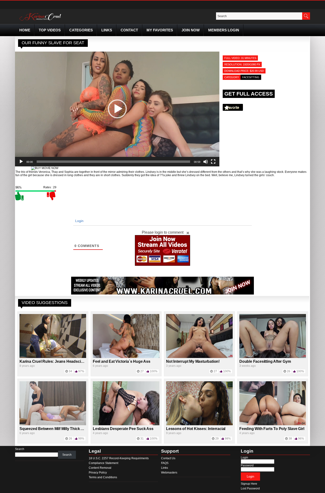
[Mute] (205, 161)
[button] (117, 108)
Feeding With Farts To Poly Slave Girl (271, 429)
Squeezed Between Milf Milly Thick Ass (54, 429)
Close (187, 232)
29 (217, 438)
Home (24, 30)
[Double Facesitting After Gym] (272, 357)
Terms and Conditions (103, 477)
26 (288, 371)
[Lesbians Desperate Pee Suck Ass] (126, 424)
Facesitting (250, 77)
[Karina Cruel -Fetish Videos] (41, 20)
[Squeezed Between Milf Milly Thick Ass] (53, 424)
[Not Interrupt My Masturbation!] (199, 357)
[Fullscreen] (213, 161)
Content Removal (100, 467)
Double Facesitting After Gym (265, 361)
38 (290, 438)
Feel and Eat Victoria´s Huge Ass (121, 361)
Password (247, 465)
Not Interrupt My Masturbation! (193, 361)
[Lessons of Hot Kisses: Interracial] (199, 424)
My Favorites (160, 30)
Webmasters (169, 472)
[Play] (21, 161)
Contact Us (168, 458)
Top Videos (50, 30)
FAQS (164, 463)
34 (70, 371)
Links (106, 30)
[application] (117, 109)
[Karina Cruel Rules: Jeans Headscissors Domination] (53, 357)
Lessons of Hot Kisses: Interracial (195, 429)
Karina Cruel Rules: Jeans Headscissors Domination (66, 361)
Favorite (233, 107)
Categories (81, 30)
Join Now (191, 30)
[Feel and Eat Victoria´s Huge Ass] (126, 357)
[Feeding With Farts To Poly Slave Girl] (272, 424)
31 (142, 438)
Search (19, 449)
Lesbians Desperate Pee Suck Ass (123, 429)
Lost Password (250, 488)
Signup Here (249, 483)
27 (142, 371)
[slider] (113, 161)
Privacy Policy (98, 472)
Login (79, 221)
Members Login (223, 30)
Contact (129, 30)
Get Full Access (248, 94)
